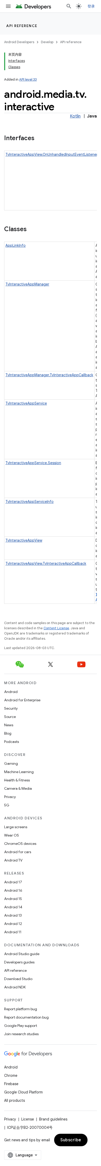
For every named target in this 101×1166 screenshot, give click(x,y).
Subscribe (70, 1140)
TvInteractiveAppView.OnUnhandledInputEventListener (51, 154)
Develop (47, 42)
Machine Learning (19, 771)
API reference (22, 25)
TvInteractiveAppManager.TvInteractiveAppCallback (49, 375)
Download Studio (18, 978)
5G (6, 805)
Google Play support (20, 1025)
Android (11, 691)
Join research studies (21, 1034)
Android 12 (13, 923)
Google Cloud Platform (23, 1092)
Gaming (11, 763)
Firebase (11, 1083)
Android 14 (13, 907)
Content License (56, 628)
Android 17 (13, 882)
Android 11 (12, 932)
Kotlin (75, 116)
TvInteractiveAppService (26, 403)
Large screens (15, 827)
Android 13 (13, 915)
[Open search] (69, 6)
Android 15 (13, 898)
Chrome (10, 1075)
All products (14, 1100)
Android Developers (19, 42)
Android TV (13, 860)
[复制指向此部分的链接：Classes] (32, 229)
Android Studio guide (21, 953)
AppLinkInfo (15, 245)
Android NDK (15, 987)
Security (11, 708)
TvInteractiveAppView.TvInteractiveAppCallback (45, 563)
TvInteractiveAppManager (27, 284)
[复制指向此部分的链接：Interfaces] (39, 138)
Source (10, 716)
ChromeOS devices (20, 843)
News (8, 725)
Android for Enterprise (22, 700)
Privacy (10, 796)
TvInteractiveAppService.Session (33, 463)
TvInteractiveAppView (23, 540)
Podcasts (11, 741)
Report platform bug (20, 1009)
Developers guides (19, 962)
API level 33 (28, 79)
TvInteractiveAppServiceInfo (29, 501)
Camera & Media (18, 788)
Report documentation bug (26, 1017)
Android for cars (17, 852)
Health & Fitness (17, 780)
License (27, 1119)
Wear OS (11, 835)
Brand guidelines (53, 1119)
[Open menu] (8, 6)
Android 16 (13, 890)
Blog (7, 733)
